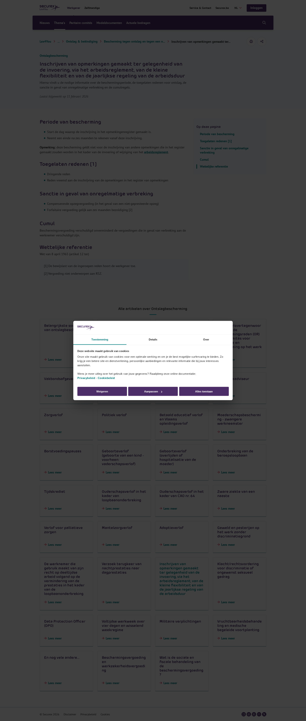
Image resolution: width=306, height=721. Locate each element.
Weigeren (102, 391)
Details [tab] (153, 339)
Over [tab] (206, 339)
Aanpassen (151, 391)
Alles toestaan (204, 391)
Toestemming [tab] (99, 339)
